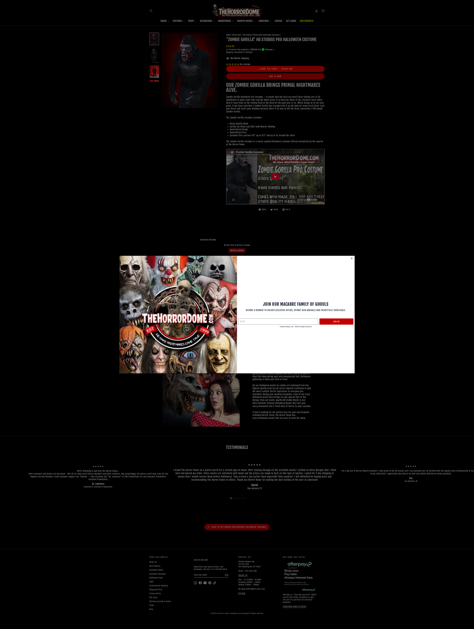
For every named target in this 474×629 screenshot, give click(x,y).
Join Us (336, 321)
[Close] (352, 258)
